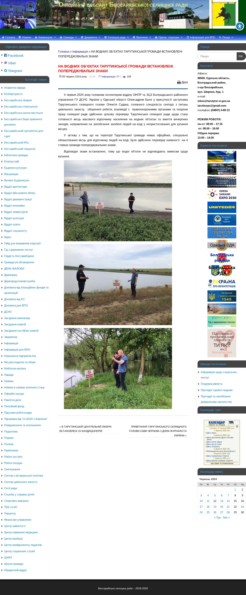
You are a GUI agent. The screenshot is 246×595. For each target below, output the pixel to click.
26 (214, 512)
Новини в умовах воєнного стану (24, 387)
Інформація (80, 51)
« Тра (217, 517)
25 (208, 512)
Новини (26, 37)
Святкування (12, 469)
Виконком (142, 37)
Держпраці (10, 274)
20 (221, 506)
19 (214, 506)
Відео (7, 237)
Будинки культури (15, 167)
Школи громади (13, 563)
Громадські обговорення (19, 262)
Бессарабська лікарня (18, 100)
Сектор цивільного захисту (20, 481)
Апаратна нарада (14, 87)
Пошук (226, 37)
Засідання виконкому (17, 318)
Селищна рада (117, 37)
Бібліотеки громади (16, 155)
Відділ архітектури (15, 186)
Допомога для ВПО (16, 305)
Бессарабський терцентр (19, 148)
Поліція (8, 444)
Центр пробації (13, 538)
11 (208, 500)
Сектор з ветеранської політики (23, 475)
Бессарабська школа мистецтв (23, 112)
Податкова (10, 431)
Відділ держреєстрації (18, 199)
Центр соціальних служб (19, 551)
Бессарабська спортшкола (20, 106)
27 (221, 512)
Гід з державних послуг (18, 249)
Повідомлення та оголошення (22, 425)
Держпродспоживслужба (19, 281)
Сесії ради (10, 488)
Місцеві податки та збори (19, 362)
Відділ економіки (14, 205)
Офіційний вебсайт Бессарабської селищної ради (123, 4)
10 (201, 500)
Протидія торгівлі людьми (216, 390)
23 (242, 506)
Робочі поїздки (13, 462)
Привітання (11, 450)
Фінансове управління (17, 519)
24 (201, 512)
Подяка (8, 437)
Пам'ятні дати (12, 399)
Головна (10, 37)
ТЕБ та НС (10, 507)
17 (201, 506)
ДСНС (8, 311)
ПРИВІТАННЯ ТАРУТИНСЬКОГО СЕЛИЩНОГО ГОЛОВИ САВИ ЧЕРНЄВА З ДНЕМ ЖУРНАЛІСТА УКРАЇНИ (158, 431)
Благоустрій (11, 161)
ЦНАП (8, 557)
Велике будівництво (16, 180)
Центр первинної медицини (21, 532)
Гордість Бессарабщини (19, 255)
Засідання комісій (15, 324)
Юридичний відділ (15, 570)
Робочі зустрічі (13, 456)
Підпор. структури (168, 37)
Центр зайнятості (14, 525)
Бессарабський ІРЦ (16, 142)
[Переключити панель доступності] (239, 26)
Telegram (14, 71)
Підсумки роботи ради (18, 412)
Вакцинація (11, 174)
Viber (11, 63)
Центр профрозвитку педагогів (23, 544)
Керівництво (45, 37)
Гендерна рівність (212, 383)
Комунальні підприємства (20, 355)
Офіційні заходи (14, 393)
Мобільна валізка (15, 368)
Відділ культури (14, 218)
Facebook (15, 55)
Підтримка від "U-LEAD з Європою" (26, 418)
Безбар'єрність (13, 93)
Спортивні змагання (16, 500)
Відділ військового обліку (19, 192)
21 (228, 506)
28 (228, 512)
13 (221, 500)
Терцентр (10, 513)
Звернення (10, 336)
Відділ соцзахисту (15, 230)
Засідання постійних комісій (21, 330)
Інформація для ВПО (202, 37)
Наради (9, 374)
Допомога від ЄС (14, 299)
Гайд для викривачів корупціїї (22, 243)
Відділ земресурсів (16, 211)
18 (208, 506)
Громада (68, 37)
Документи (90, 37)
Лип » (226, 517)
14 (228, 500)
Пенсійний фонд (14, 406)
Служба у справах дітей (19, 494)
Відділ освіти (12, 224)
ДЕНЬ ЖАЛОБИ (14, 268)
